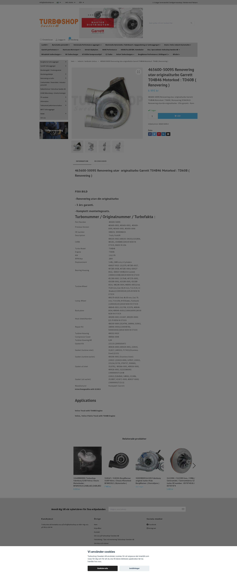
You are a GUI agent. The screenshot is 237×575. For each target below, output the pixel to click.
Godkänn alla (102, 568)
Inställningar (134, 568)
